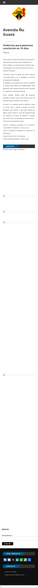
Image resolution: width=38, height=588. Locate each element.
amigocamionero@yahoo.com (15, 575)
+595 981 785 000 (10, 572)
